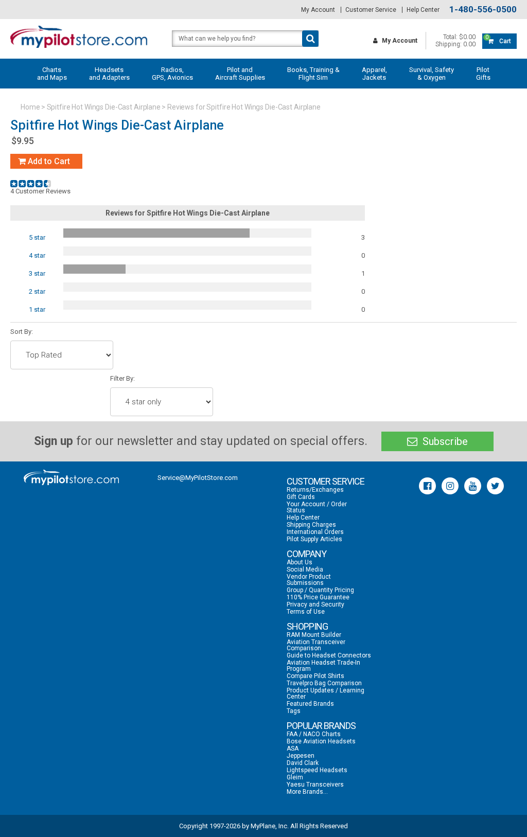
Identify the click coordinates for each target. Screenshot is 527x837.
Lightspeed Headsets (317, 770)
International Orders (315, 532)
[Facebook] (427, 485)
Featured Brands (310, 704)
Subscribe (444, 441)
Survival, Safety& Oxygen (431, 73)
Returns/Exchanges (315, 490)
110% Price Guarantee (318, 597)
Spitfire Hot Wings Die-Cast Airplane (104, 107)
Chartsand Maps (52, 73)
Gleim (295, 777)
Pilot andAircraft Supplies (240, 73)
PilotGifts (483, 73)
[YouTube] (472, 485)
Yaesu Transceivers (315, 784)
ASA (292, 748)
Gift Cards (301, 497)
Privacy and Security (315, 604)
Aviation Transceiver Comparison (316, 645)
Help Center (423, 10)
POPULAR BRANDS (321, 725)
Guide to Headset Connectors (329, 655)
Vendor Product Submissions (309, 580)
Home (30, 107)
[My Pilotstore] (71, 477)
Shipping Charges (311, 525)
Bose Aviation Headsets (321, 741)
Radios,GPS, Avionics (172, 73)
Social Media (305, 569)
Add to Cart (48, 161)
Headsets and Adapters (109, 73)
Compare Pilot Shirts (315, 676)
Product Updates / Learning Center (325, 693)
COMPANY (306, 553)
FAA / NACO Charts (314, 734)
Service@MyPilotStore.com (197, 478)
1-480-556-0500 (483, 9)
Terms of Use (306, 612)
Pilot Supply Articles (314, 539)
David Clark (303, 763)
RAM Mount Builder (314, 635)
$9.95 (22, 140)
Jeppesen (300, 756)
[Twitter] (495, 485)
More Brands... (307, 792)
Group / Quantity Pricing (320, 590)
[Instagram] (450, 485)
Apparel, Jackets (374, 73)
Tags (294, 711)
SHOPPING (307, 626)
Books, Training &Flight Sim (313, 73)
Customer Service (370, 10)
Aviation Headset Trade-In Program (323, 666)
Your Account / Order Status (317, 507)
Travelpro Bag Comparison (324, 683)
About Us (299, 562)
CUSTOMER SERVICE (325, 481)
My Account (318, 10)
